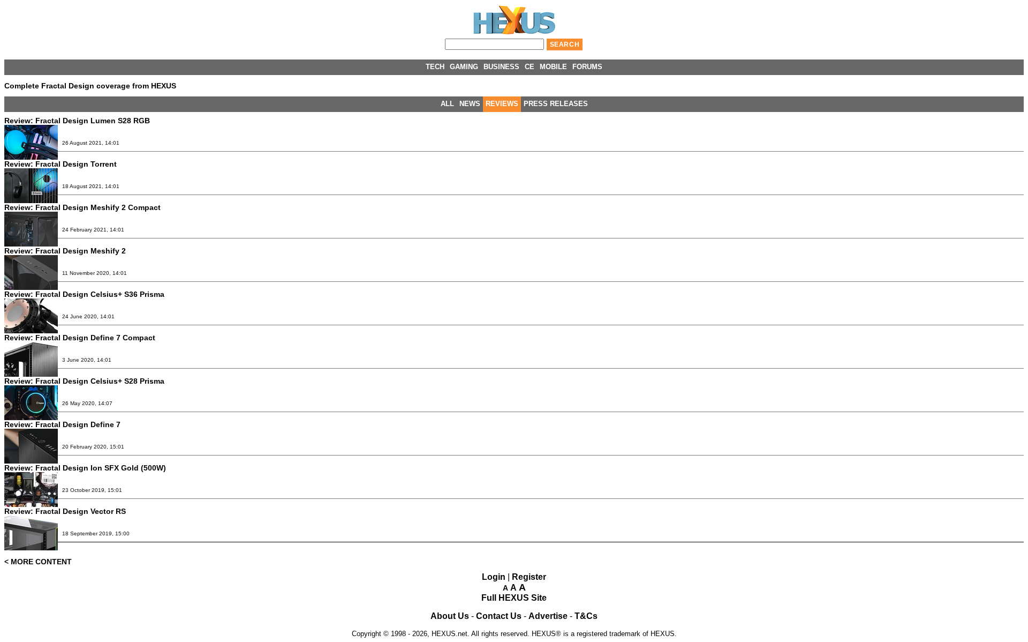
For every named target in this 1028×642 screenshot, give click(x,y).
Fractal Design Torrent (60, 164)
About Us (449, 616)
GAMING (464, 67)
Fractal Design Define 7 (62, 424)
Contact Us (498, 616)
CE (529, 67)
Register (529, 576)
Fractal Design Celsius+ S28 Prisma (84, 381)
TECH (435, 67)
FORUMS (587, 67)
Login (493, 576)
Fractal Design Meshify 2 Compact (82, 207)
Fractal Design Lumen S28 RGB (77, 120)
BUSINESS (501, 67)
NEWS (469, 104)
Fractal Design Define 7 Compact (79, 337)
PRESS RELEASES (556, 104)
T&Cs (586, 616)
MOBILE (553, 67)
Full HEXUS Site (514, 597)
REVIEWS (502, 104)
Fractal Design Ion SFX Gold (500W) (85, 468)
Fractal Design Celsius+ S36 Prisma (84, 294)
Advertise (548, 616)
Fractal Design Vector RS (65, 511)
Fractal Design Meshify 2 (65, 251)
